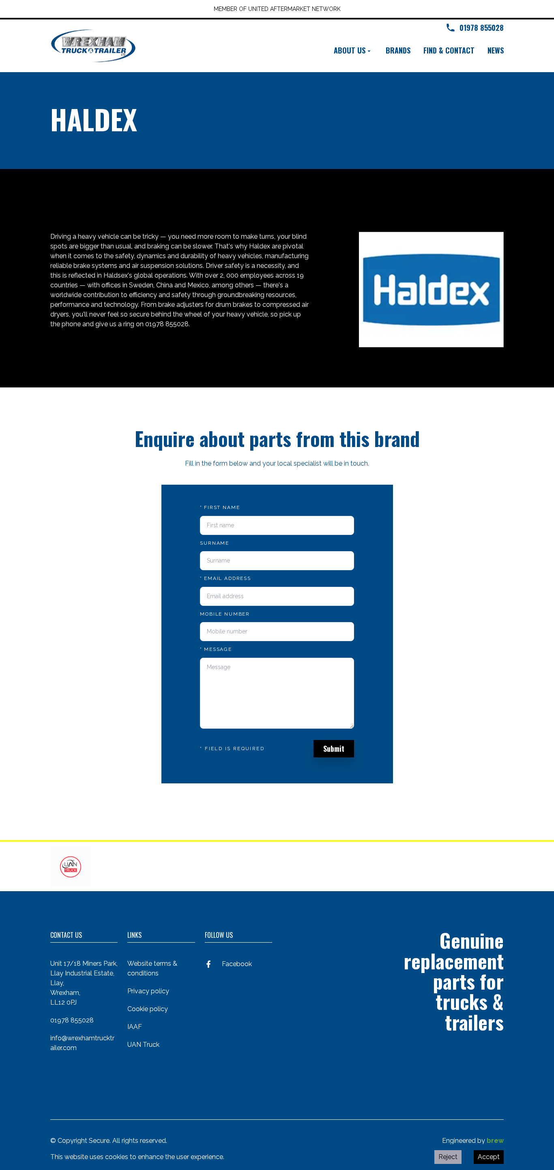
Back (69, 199)
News (495, 50)
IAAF (134, 1027)
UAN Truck (143, 1044)
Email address (225, 578)
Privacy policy (148, 991)
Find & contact (449, 50)
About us (349, 50)
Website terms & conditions (152, 968)
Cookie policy (147, 1009)
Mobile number (225, 614)
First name (220, 507)
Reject (447, 1157)
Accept (489, 1157)
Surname (214, 543)
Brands (398, 50)
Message (216, 649)
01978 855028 (72, 1020)
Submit (333, 748)
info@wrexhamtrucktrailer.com (82, 1043)
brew (495, 1140)
